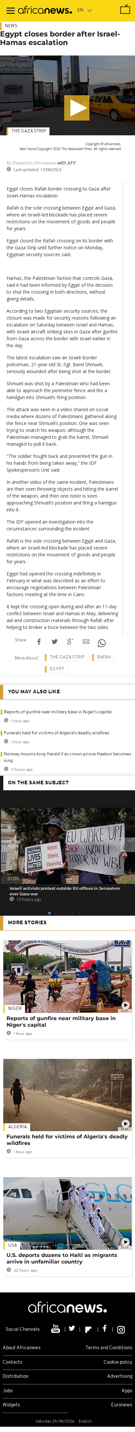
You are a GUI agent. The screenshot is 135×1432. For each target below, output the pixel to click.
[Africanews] (45, 11)
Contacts (12, 1362)
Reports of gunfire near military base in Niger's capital (58, 712)
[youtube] (56, 1329)
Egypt (57, 669)
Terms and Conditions (109, 1348)
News (11, 26)
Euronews (121, 1405)
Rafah (104, 657)
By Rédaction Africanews (31, 163)
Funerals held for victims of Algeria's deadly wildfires (56, 733)
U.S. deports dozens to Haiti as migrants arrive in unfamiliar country (62, 1258)
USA (12, 1245)
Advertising (119, 1376)
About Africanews (22, 1348)
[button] (76, 108)
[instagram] (121, 1329)
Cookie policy (118, 1362)
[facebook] (105, 1329)
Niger (15, 1008)
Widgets (11, 1405)
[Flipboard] (89, 1329)
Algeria (17, 1127)
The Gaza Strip (28, 131)
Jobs (8, 1391)
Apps (127, 1391)
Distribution (16, 1376)
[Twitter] (72, 1329)
